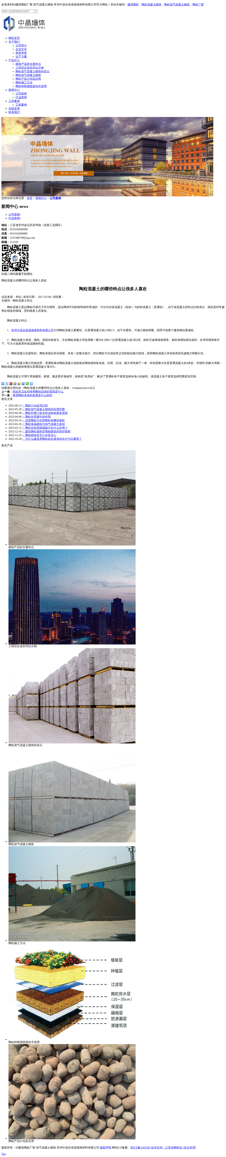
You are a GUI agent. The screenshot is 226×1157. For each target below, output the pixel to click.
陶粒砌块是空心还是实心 (39, 435)
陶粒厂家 (198, 4)
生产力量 (21, 56)
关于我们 (14, 41)
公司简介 (21, 45)
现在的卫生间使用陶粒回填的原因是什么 (38, 391)
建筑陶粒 (133, 4)
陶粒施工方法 (24, 82)
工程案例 (14, 101)
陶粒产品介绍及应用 (28, 78)
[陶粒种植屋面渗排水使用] (72, 1039)
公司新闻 (21, 93)
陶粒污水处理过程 (35, 405)
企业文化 (21, 49)
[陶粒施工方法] (72, 940)
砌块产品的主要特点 (28, 63)
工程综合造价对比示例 (30, 67)
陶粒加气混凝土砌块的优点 (32, 71)
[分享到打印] (31, 383)
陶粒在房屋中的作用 (36, 416)
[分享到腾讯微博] (23, 383)
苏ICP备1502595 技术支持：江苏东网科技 (156, 1147)
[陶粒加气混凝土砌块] (72, 841)
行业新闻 (21, 97)
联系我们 (14, 112)
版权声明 (105, 1147)
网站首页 (14, 38)
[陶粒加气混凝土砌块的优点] (72, 742)
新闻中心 (14, 89)
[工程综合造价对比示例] (72, 643)
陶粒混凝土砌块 (151, 4)
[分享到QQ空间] (15, 383)
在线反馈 (14, 108)
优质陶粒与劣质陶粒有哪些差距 (43, 420)
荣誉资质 (21, 52)
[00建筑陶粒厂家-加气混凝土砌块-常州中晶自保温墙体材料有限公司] (26, 32)
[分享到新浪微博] (19, 383)
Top (3, 1153)
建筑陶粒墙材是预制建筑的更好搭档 (46, 431)
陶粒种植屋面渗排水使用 (31, 86)
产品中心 (14, 60)
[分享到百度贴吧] (6, 383)
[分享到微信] (27, 383)
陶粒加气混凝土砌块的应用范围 (43, 409)
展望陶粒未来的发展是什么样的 (32, 395)
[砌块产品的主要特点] (72, 544)
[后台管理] (189, 1147)
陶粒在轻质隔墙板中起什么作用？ (45, 427)
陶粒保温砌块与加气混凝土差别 (43, 424)
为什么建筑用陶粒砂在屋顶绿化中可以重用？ (52, 438)
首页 (29, 198)
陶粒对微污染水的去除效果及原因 (45, 412)
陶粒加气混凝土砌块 (177, 4)
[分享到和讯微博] (11, 383)
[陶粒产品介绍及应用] (72, 1138)
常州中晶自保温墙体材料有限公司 (32, 330)
